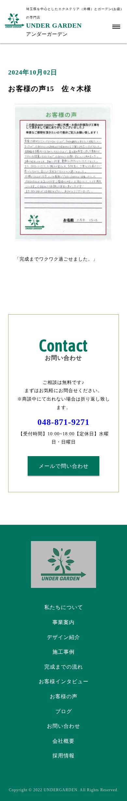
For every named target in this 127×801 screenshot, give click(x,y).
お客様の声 (64, 696)
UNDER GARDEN (54, 25)
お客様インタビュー (64, 681)
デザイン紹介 (63, 637)
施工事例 (63, 652)
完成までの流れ (63, 667)
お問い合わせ (63, 726)
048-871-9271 (63, 422)
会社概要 (63, 741)
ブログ (63, 711)
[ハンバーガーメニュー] (116, 26)
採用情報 (63, 755)
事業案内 (63, 622)
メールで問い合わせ (64, 466)
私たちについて (63, 607)
